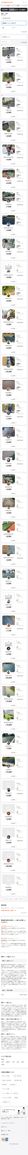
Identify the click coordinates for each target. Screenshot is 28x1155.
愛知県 (2, 1059)
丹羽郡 (2, 1064)
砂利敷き (16, 1097)
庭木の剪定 (4, 1084)
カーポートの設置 (5, 1088)
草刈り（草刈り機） (17, 1075)
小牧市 (17, 1062)
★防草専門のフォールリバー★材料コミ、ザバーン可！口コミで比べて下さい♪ (14, 928)
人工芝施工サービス (6, 1102)
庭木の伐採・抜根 (18, 1080)
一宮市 (13, 1062)
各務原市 (8, 1062)
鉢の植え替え (12, 1084)
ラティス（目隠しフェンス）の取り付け (10, 1093)
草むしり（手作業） (6, 1075)
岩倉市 (22, 1062)
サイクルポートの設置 (6, 1097)
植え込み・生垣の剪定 (6, 1080)
